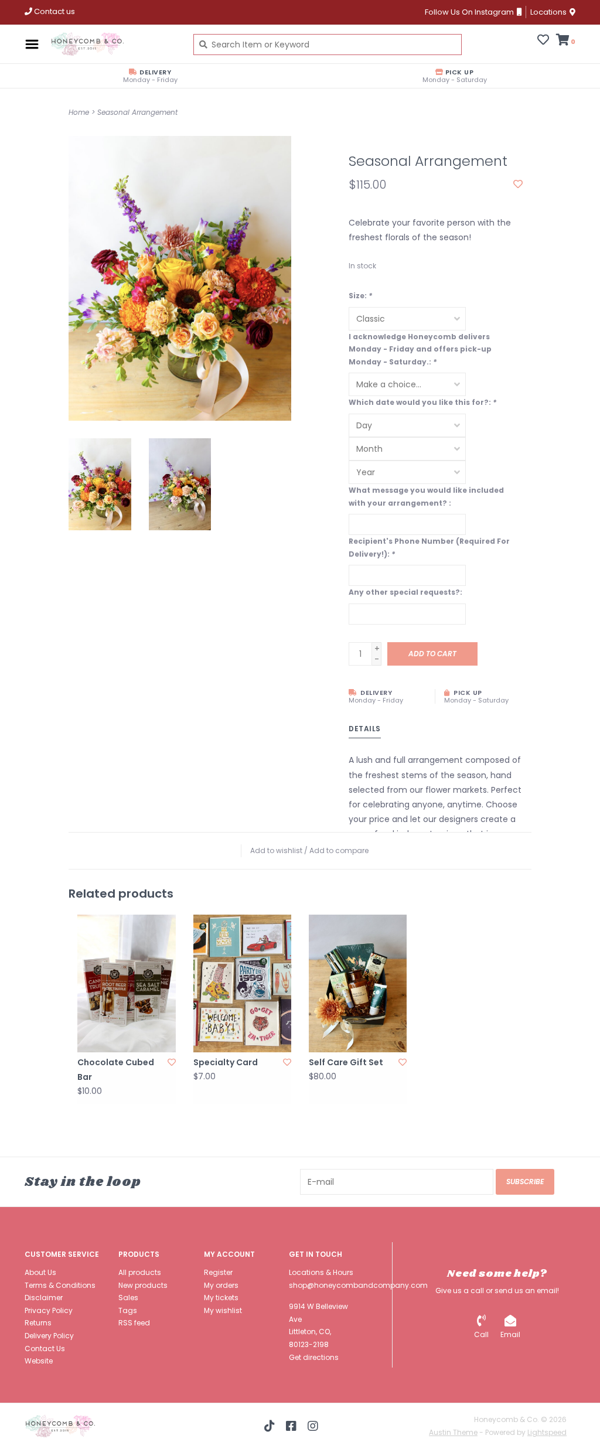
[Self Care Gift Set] (358, 983)
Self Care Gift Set (346, 1062)
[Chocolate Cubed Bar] (126, 983)
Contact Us (45, 1348)
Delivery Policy (49, 1336)
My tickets (221, 1298)
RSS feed (134, 1323)
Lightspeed (547, 1432)
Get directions (314, 1357)
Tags (127, 1310)
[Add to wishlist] (518, 184)
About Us (40, 1272)
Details (365, 729)
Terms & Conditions (60, 1285)
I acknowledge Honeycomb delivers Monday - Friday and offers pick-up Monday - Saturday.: (420, 349)
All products (139, 1272)
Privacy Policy (49, 1310)
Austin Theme (453, 1432)
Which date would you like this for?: (422, 402)
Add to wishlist (276, 850)
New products (143, 1285)
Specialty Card (225, 1062)
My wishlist (223, 1310)
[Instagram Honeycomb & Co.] (313, 1426)
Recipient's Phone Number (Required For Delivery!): (429, 547)
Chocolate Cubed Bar (115, 1069)
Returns (38, 1323)
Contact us (53, 11)
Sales (128, 1298)
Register (218, 1272)
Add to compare (339, 850)
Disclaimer (44, 1298)
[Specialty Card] (242, 983)
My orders (221, 1285)
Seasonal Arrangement (137, 112)
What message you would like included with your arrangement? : (426, 496)
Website (39, 1361)
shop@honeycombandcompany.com (358, 1285)
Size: (360, 296)
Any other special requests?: (405, 592)
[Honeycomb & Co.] (113, 44)
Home (79, 112)
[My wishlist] (543, 41)
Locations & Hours (321, 1272)
